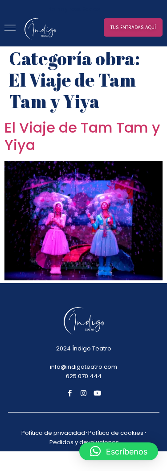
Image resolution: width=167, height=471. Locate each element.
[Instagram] (83, 393)
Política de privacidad (53, 433)
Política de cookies (115, 433)
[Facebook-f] (69, 393)
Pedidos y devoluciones (84, 442)
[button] (133, 27)
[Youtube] (97, 393)
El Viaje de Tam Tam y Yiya (82, 135)
